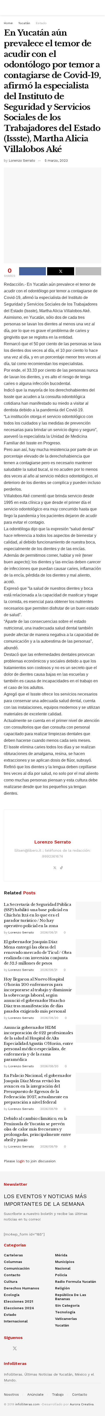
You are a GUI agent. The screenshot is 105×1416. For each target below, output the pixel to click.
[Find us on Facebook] (5, 1349)
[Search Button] (99, 7)
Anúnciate (35, 1394)
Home (8, 23)
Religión (62, 1288)
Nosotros (11, 1394)
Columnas (13, 1262)
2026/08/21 (48, 932)
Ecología (11, 1295)
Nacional (63, 1268)
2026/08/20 (48, 1018)
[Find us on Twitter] (14, 1349)
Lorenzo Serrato (22, 160)
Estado (41, 23)
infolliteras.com (27, 1404)
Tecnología (65, 1312)
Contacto (12, 1275)
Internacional (16, 1321)
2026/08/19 (48, 1109)
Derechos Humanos (21, 1288)
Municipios (64, 1262)
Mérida (61, 1255)
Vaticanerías (66, 1319)
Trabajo (58, 1394)
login (20, 1161)
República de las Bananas (70, 1297)
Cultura (10, 1281)
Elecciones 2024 (19, 1308)
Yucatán (24, 23)
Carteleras (13, 1255)
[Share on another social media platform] (88, 271)
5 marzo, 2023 (56, 160)
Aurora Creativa (82, 1404)
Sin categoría (67, 1305)
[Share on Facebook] (32, 271)
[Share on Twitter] (60, 271)
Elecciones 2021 (18, 1301)
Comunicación (17, 1268)
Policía (61, 1275)
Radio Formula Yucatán (75, 1281)
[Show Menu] (6, 7)
